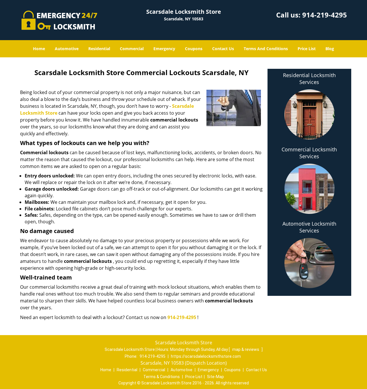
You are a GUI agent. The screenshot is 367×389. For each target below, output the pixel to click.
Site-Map (215, 376)
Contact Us (223, 48)
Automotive (67, 48)
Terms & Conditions (161, 376)
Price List (307, 48)
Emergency (164, 48)
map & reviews (246, 349)
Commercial (132, 48)
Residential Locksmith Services (309, 78)
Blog (329, 48)
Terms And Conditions (266, 48)
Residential (99, 48)
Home (39, 48)
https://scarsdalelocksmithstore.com (206, 356)
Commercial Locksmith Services (309, 153)
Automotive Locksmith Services (309, 227)
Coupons (193, 48)
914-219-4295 (324, 14)
